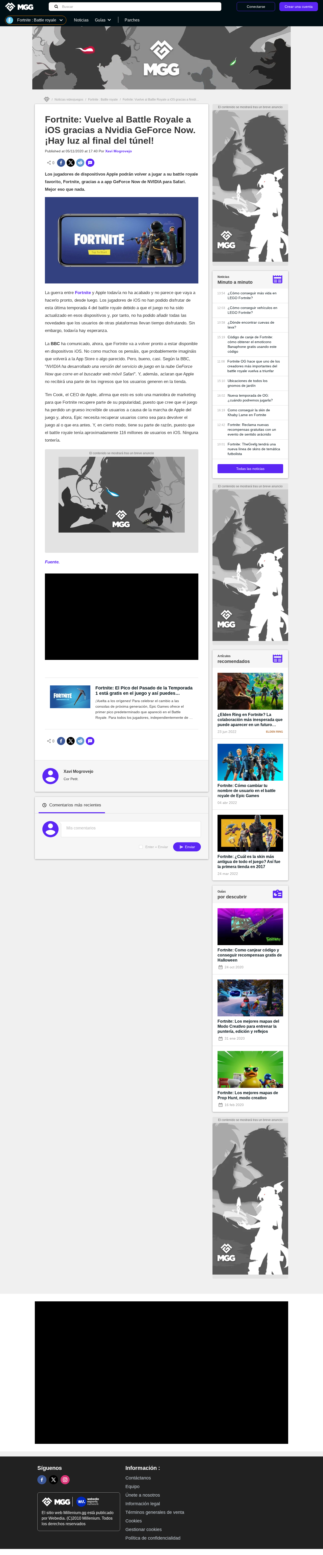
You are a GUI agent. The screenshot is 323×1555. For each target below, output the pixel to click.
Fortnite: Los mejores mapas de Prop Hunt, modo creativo (248, 1095)
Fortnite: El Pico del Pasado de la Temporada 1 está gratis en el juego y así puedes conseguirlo (144, 690)
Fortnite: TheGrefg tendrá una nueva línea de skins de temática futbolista (254, 449)
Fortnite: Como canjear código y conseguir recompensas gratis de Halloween (250, 955)
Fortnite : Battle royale (103, 99)
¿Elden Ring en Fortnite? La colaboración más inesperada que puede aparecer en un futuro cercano (250, 719)
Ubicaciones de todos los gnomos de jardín (247, 383)
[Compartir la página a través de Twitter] (71, 163)
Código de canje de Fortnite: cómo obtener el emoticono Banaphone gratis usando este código (252, 344)
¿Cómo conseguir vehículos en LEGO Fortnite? (252, 310)
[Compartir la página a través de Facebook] (61, 163)
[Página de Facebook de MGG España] (41, 1479)
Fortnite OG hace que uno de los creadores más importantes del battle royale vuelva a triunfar (253, 366)
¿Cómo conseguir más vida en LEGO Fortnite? (252, 295)
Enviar (189, 847)
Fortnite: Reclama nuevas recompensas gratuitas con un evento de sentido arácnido (252, 429)
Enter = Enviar (156, 847)
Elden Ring (274, 731)
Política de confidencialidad (152, 1538)
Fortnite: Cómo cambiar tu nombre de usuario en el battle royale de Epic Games (247, 790)
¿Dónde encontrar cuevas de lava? (251, 324)
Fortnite (83, 292)
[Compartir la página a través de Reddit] (80, 163)
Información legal (142, 1503)
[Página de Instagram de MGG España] (65, 1479)
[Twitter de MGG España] (53, 1479)
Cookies (133, 1520)
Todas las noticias (250, 469)
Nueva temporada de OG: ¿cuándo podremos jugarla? (250, 397)
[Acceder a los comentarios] (90, 163)
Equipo (132, 1486)
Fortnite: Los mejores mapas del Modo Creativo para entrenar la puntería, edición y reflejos (248, 1026)
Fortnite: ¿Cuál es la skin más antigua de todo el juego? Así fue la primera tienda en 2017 (249, 861)
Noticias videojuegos (69, 99)
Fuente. (52, 562)
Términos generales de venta (154, 1512)
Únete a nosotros (142, 1495)
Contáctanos (138, 1477)
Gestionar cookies (143, 1529)
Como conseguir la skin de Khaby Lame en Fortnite (249, 412)
